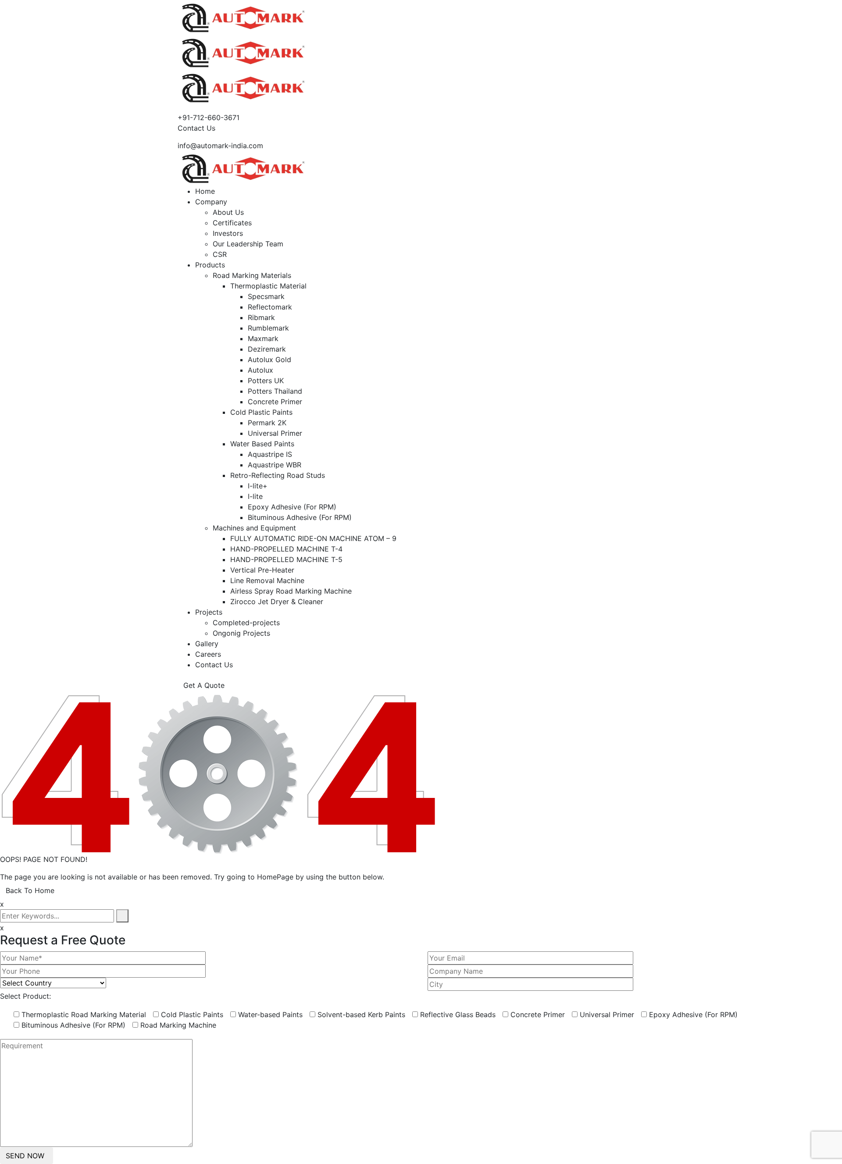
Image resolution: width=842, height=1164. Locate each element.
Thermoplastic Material (268, 285)
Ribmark (261, 317)
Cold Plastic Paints (261, 412)
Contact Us (214, 664)
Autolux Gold (269, 359)
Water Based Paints (262, 443)
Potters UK (266, 380)
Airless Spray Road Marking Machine (291, 591)
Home (205, 191)
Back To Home (30, 890)
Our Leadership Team (248, 243)
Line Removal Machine (267, 580)
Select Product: (25, 996)
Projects (208, 612)
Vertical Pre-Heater (262, 570)
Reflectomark (270, 307)
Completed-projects (246, 622)
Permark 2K (267, 422)
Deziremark (267, 349)
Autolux (260, 370)
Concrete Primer (275, 401)
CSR (220, 254)
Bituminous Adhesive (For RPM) (300, 517)
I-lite (255, 496)
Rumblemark (268, 328)
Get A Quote (204, 685)
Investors (228, 233)
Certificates (232, 222)
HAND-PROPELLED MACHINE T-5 (286, 559)
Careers (208, 654)
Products (210, 264)
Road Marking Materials (252, 275)
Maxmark (263, 338)
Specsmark (266, 296)
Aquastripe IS (270, 454)
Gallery (206, 643)
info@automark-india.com (220, 145)
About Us (228, 212)
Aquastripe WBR (274, 464)
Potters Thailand (275, 391)
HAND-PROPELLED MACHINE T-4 (286, 549)
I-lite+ (258, 485)
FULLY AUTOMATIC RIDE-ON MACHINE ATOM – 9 (313, 538)
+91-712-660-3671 (208, 117)
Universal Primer (275, 433)
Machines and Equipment (254, 527)
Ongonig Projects (241, 633)
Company (211, 201)
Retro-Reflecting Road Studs (277, 475)
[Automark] (421, 17)
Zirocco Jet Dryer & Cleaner (276, 601)
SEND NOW (25, 1155)
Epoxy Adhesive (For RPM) (292, 506)
